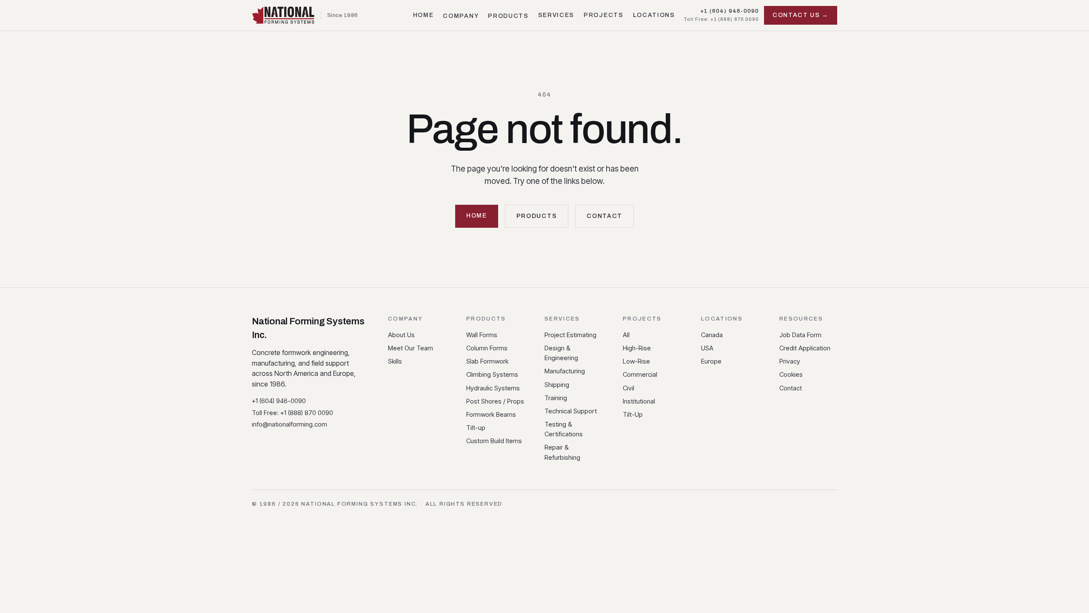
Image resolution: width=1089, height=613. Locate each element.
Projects (603, 15)
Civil (628, 388)
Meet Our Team (410, 348)
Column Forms (486, 348)
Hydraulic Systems (493, 388)
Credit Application (804, 348)
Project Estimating (570, 335)
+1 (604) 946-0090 (729, 11)
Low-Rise (636, 361)
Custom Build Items (494, 441)
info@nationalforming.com (289, 424)
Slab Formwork (487, 361)
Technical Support (570, 411)
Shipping (556, 385)
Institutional (639, 401)
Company (461, 16)
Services (556, 15)
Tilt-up (475, 428)
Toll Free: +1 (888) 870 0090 (721, 19)
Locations (654, 15)
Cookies (791, 374)
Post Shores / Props (495, 401)
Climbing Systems (492, 374)
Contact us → (801, 15)
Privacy (789, 361)
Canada (712, 335)
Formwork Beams (491, 414)
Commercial (640, 374)
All (626, 335)
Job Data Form (800, 335)
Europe (711, 361)
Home (423, 15)
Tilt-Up (633, 414)
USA (707, 348)
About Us (401, 335)
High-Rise (637, 348)
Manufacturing (564, 371)
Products (508, 16)
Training (555, 398)
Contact (604, 216)
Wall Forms (481, 335)
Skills (395, 361)
